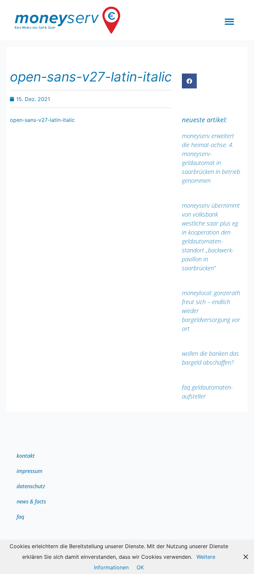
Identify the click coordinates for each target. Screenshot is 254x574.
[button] (229, 22)
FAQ (20, 516)
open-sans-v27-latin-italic (42, 120)
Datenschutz (31, 486)
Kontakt (26, 455)
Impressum (29, 471)
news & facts (31, 501)
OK (140, 567)
